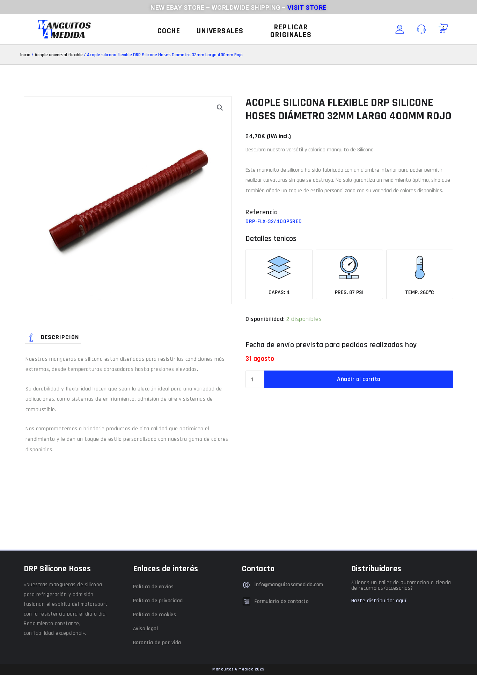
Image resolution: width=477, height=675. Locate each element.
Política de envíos (153, 586)
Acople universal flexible (59, 55)
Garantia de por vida (157, 642)
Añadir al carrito (359, 379)
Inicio (25, 55)
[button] (169, 31)
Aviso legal (145, 628)
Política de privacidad (158, 600)
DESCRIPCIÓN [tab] (60, 337)
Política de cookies (154, 614)
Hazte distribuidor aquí (378, 600)
